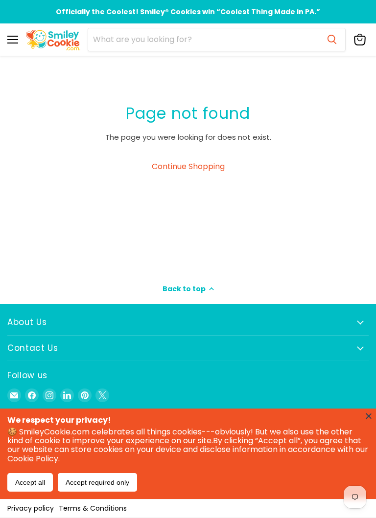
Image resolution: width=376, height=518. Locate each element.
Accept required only (97, 482)
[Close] (368, 416)
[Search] (332, 39)
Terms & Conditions (93, 508)
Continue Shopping (188, 166)
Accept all (30, 482)
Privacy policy (30, 508)
